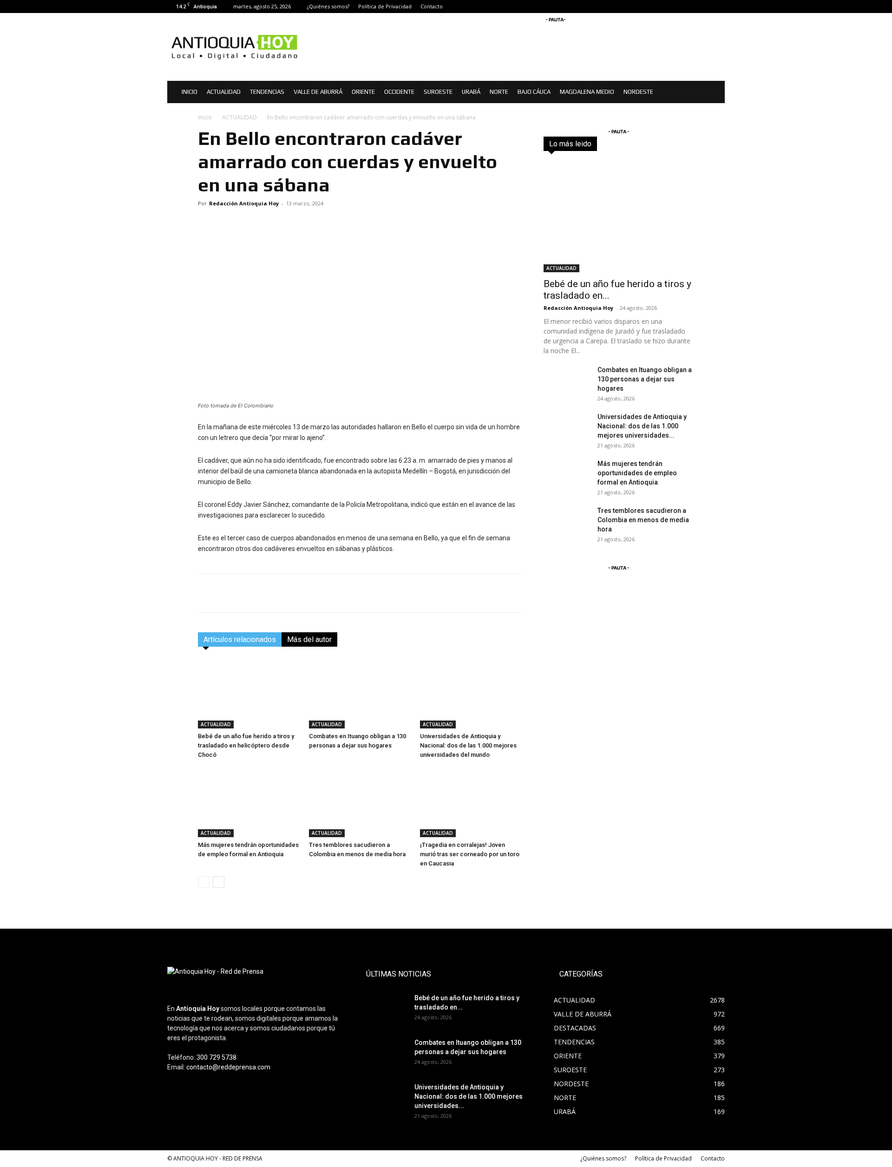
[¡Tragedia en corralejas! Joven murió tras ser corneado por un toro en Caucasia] (470, 802)
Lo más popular (673, 143)
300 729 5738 (216, 1057)
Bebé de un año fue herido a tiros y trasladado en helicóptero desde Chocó (246, 745)
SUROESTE (438, 91)
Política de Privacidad (385, 6)
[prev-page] (204, 882)
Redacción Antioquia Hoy (244, 203)
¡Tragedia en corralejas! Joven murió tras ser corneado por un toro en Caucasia (469, 854)
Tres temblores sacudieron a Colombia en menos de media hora (643, 520)
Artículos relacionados (239, 639)
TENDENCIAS (267, 91)
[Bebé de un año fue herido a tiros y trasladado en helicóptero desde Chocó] (248, 693)
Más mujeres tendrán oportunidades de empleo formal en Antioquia (637, 473)
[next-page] (218, 882)
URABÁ (471, 91)
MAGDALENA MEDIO (587, 91)
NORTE (499, 91)
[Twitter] (718, 6)
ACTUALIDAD (224, 91)
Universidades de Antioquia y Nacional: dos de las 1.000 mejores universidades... (642, 426)
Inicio (205, 117)
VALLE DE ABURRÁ (318, 91)
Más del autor (309, 639)
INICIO (189, 91)
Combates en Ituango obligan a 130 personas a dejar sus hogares (644, 379)
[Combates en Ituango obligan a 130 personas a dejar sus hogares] (359, 693)
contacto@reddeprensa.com (228, 1067)
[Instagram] (702, 6)
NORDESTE (638, 91)
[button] (713, 92)
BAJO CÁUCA (534, 91)
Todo (593, 143)
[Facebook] (687, 6)
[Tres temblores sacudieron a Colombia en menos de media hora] (359, 802)
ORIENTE (363, 91)
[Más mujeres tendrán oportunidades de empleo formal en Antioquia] (248, 802)
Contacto (431, 6)
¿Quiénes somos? (328, 6)
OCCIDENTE (399, 91)
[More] (512, 593)
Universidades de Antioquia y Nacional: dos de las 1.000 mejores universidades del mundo (468, 745)
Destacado (626, 143)
